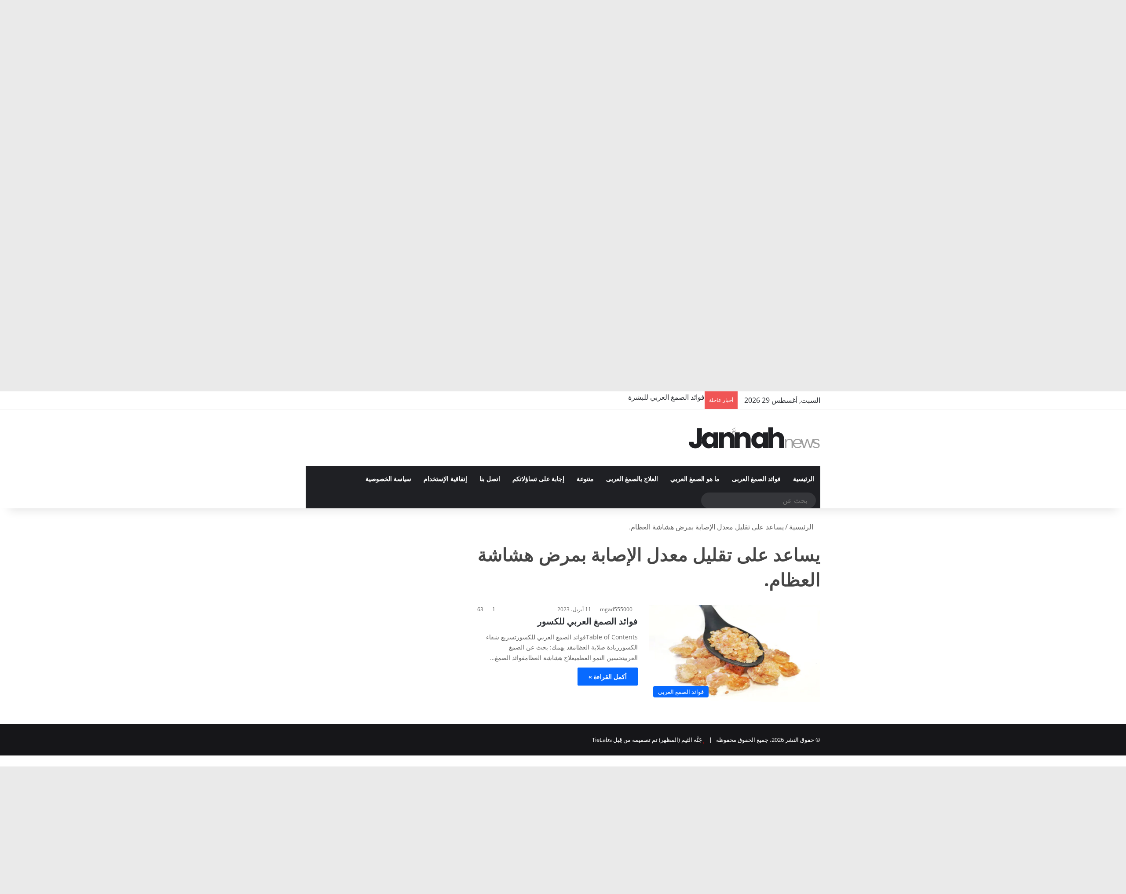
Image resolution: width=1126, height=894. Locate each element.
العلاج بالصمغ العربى (632, 479)
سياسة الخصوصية (388, 479)
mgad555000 (616, 609)
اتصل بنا (489, 479)
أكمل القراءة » (608, 676)
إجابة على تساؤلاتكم (538, 479)
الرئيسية (803, 479)
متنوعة (585, 479)
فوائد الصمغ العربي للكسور (587, 621)
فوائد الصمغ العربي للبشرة (666, 397)
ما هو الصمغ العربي (695, 479)
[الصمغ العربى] (754, 438)
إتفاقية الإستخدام (445, 479)
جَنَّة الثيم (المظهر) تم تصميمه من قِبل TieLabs (647, 740)
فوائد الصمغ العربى (756, 479)
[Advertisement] (862, 66)
